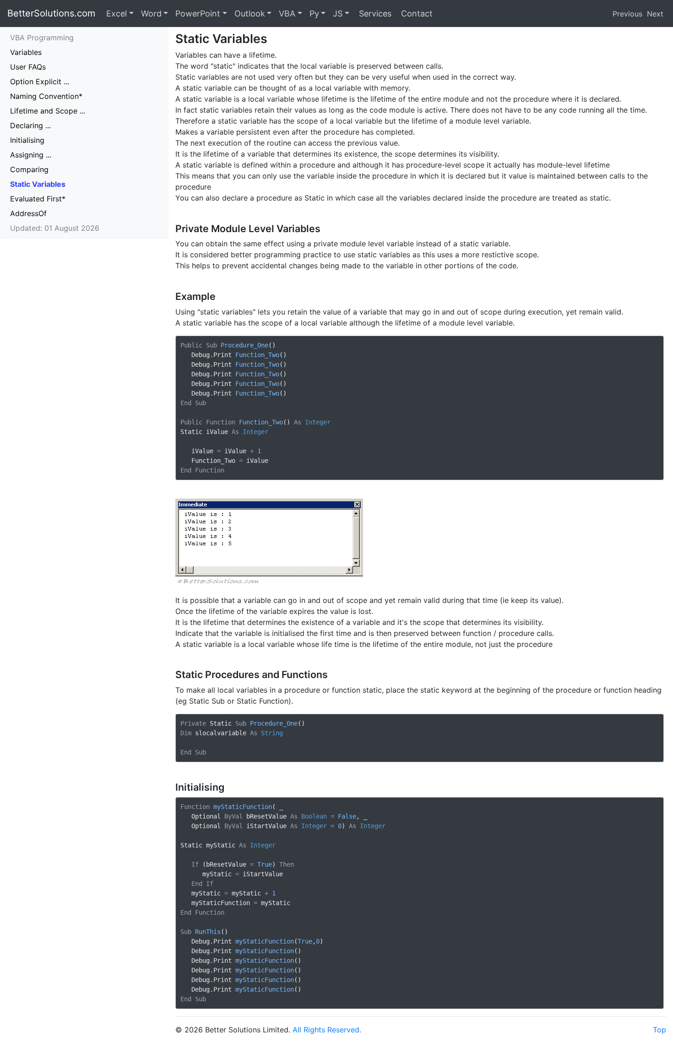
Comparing (29, 169)
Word (151, 13)
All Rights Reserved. (327, 1029)
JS (337, 13)
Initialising (27, 140)
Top (659, 1029)
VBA (287, 13)
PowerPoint (197, 13)
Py (314, 13)
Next (655, 13)
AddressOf (28, 213)
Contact (416, 13)
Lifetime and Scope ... (47, 110)
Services (374, 13)
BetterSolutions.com (51, 13)
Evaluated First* (37, 198)
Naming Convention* (46, 96)
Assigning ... (30, 154)
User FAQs (28, 66)
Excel (116, 13)
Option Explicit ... (39, 81)
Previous (627, 13)
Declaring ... (30, 125)
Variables (26, 52)
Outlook (249, 13)
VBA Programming (42, 37)
